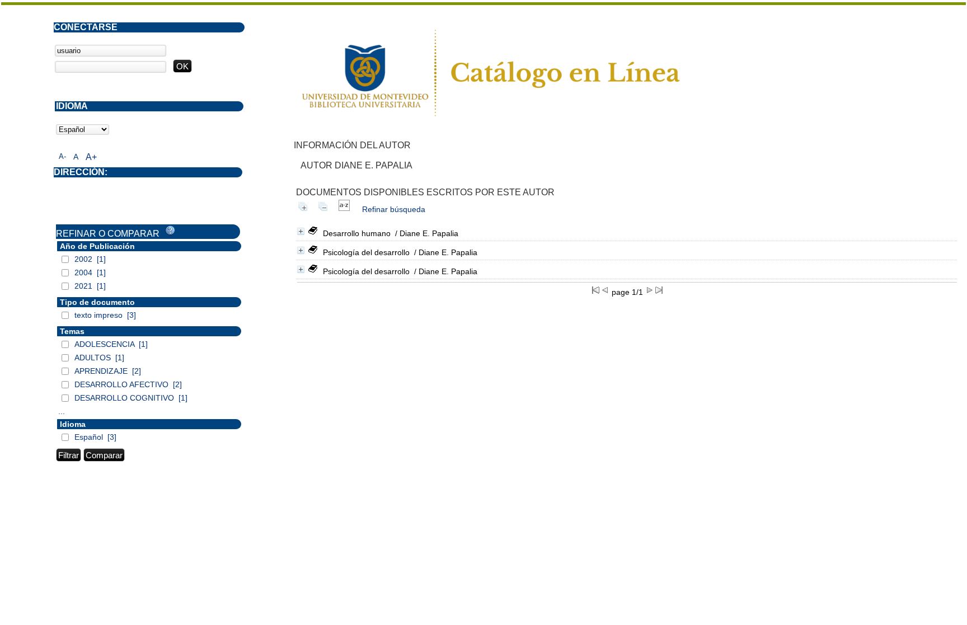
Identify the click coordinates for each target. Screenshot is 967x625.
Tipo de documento (97, 302)
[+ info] (300, 231)
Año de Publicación (97, 246)
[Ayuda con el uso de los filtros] (170, 230)
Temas (72, 331)
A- (62, 156)
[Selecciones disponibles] (344, 209)
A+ (91, 157)
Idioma (73, 424)
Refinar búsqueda (393, 209)
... (61, 411)
